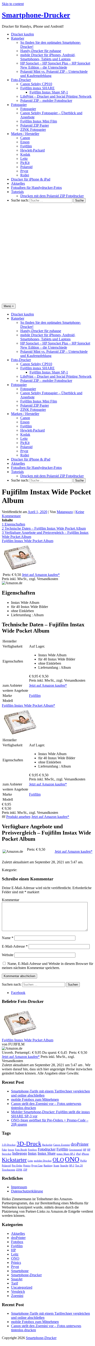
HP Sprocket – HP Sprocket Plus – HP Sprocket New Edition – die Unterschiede (55, 65)
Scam (56, 1165)
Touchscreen (8, 1169)
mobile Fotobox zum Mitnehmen (35, 1099)
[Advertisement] (47, 254)
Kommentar (10, 900)
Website (7, 955)
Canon (25, 138)
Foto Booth (21, 1149)
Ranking (48, 1165)
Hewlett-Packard (32, 150)
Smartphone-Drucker (36, 15)
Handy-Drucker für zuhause (40, 51)
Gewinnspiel (75, 1149)
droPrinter (80, 1144)
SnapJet (64, 1165)
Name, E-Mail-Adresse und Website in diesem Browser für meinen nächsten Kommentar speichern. (47, 966)
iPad (78, 1154)
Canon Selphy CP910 (36, 84)
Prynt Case (37, 1165)
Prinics (26, 1165)
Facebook (18, 993)
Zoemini (17, 1296)
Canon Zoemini (61, 1145)
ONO (72, 1159)
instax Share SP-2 (65, 1154)
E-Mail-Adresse (15, 946)
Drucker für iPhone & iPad (30, 179)
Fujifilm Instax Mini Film (38, 121)
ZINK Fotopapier (33, 129)
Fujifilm (26, 146)
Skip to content (13, 4)
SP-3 (71, 1165)
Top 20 (79, 1165)
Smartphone (20, 1271)
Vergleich (18, 1291)
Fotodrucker (47, 1149)
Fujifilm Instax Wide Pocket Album (27, 541)
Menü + (9, 306)
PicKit (25, 163)
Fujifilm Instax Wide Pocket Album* (28, 705)
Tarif (14, 1283)
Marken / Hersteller (25, 134)
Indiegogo (19, 1153)
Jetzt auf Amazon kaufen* (41, 575)
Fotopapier (19, 105)
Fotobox (32, 1149)
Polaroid (26, 167)
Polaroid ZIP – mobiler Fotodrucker (46, 100)
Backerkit (47, 1145)
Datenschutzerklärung (27, 1191)
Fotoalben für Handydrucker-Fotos (36, 188)
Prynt (24, 171)
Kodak (25, 154)
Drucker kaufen (22, 34)
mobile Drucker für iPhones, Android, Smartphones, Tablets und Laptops (47, 57)
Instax (32, 1153)
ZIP (25, 1169)
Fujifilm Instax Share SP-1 (49, 92)
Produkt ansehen (18, 817)
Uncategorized (21, 1287)
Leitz (24, 159)
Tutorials (17, 192)
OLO (58, 1159)
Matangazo (65, 512)
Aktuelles (18, 183)
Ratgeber (17, 38)
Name (7, 938)
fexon (11, 1149)
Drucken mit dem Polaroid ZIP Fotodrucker (52, 196)
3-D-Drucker (9, 1145)
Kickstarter (14, 1159)
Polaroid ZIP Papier (34, 125)
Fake (4, 1149)
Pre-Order (17, 1165)
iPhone (85, 1154)
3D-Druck (29, 1143)
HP (84, 1149)
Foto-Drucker (21, 80)
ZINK (19, 1169)
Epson (25, 142)
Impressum (19, 1187)
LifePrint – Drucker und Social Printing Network (56, 96)
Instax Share (47, 1153)
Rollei (24, 175)
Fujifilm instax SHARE (37, 88)
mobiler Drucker (43, 1160)
